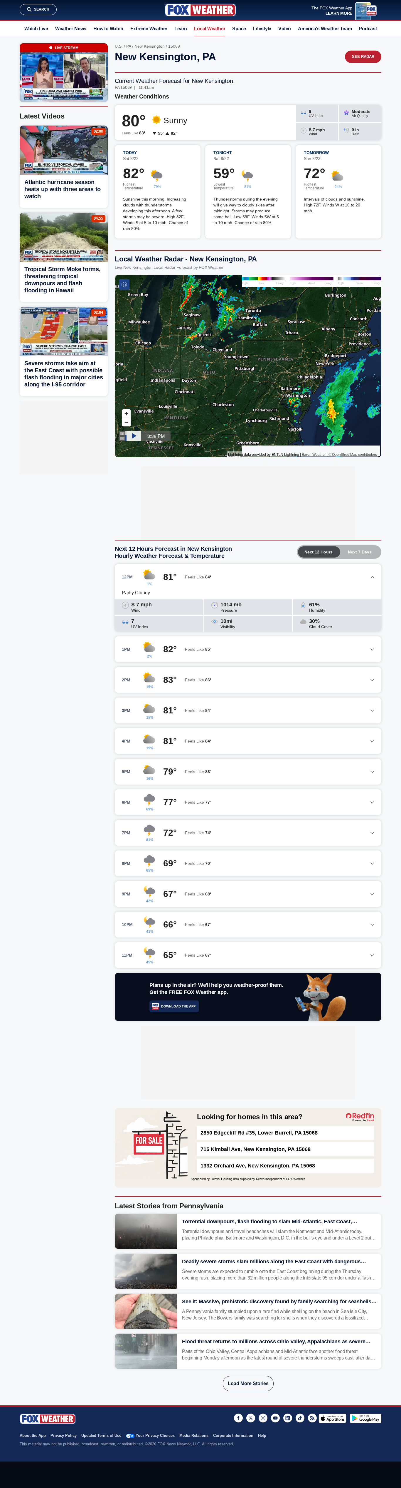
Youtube (275, 1418)
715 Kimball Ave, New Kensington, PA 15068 (256, 1149)
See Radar (363, 56)
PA (128, 46)
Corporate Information (233, 1435)
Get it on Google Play (365, 1418)
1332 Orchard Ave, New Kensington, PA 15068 (258, 1166)
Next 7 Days (360, 552)
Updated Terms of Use (101, 1435)
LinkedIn (287, 1418)
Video (284, 28)
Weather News (70, 28)
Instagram (263, 1418)
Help (262, 1435)
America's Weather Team (325, 28)
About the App (33, 1435)
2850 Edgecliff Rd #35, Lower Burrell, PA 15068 (259, 1133)
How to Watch (108, 28)
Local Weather (209, 28)
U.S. (119, 46)
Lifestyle (262, 28)
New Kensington (149, 46)
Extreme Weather (149, 28)
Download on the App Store (332, 1418)
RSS (312, 1418)
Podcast (368, 28)
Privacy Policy (63, 1435)
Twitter (250, 1418)
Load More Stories (248, 1383)
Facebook (238, 1418)
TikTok (300, 1418)
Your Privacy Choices (155, 1435)
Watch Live (36, 28)
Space (239, 28)
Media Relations (193, 1435)
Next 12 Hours (318, 552)
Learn (180, 28)
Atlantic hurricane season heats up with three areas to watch (62, 189)
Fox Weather (200, 10)
